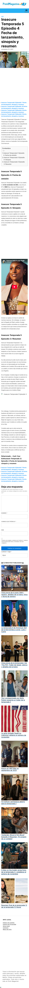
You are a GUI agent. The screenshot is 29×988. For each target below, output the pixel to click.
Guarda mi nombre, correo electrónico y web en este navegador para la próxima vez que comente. (15, 542)
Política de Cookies (8, 922)
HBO (2, 16)
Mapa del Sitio (7, 929)
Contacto (5, 927)
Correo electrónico (8, 521)
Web (2, 530)
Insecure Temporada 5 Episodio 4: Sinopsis (14, 158)
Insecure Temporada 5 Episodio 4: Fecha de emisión (13, 154)
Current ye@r (6, 551)
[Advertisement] (14, 85)
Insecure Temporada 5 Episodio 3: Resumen (14, 163)
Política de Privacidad (9, 924)
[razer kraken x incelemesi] (14, 987)
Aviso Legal (6, 926)
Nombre (4, 513)
